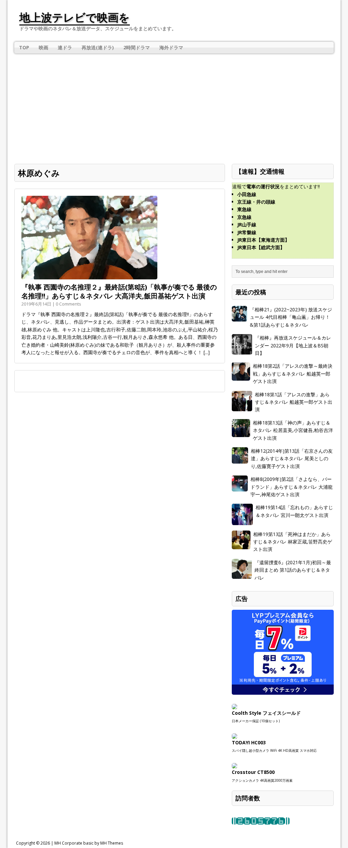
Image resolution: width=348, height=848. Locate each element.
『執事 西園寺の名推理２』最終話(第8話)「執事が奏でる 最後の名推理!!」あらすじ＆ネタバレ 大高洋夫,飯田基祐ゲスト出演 (119, 291)
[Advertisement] (174, 104)
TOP (24, 47)
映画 (43, 47)
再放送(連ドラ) (98, 47)
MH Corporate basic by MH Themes (88, 843)
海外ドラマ (171, 47)
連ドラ (65, 47)
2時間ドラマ (136, 47)
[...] (207, 352)
